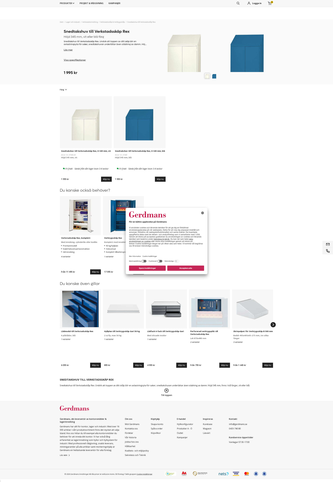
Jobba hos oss (132, 441)
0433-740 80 (235, 428)
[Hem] (74, 410)
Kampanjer (114, 3)
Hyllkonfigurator (185, 424)
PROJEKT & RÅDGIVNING (91, 3)
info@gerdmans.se (238, 424)
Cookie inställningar (144, 474)
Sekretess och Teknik (135, 455)
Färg (62, 89)
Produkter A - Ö (184, 428)
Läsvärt (206, 433)
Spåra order (157, 428)
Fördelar (129, 433)
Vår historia (130, 437)
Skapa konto (157, 424)
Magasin (207, 428)
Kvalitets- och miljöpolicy (137, 450)
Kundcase (207, 424)
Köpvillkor (156, 433)
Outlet (180, 433)
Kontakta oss (131, 428)
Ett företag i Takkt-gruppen (125, 474)
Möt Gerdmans (132, 424)
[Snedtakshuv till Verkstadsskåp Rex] (207, 76)
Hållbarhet (130, 446)
